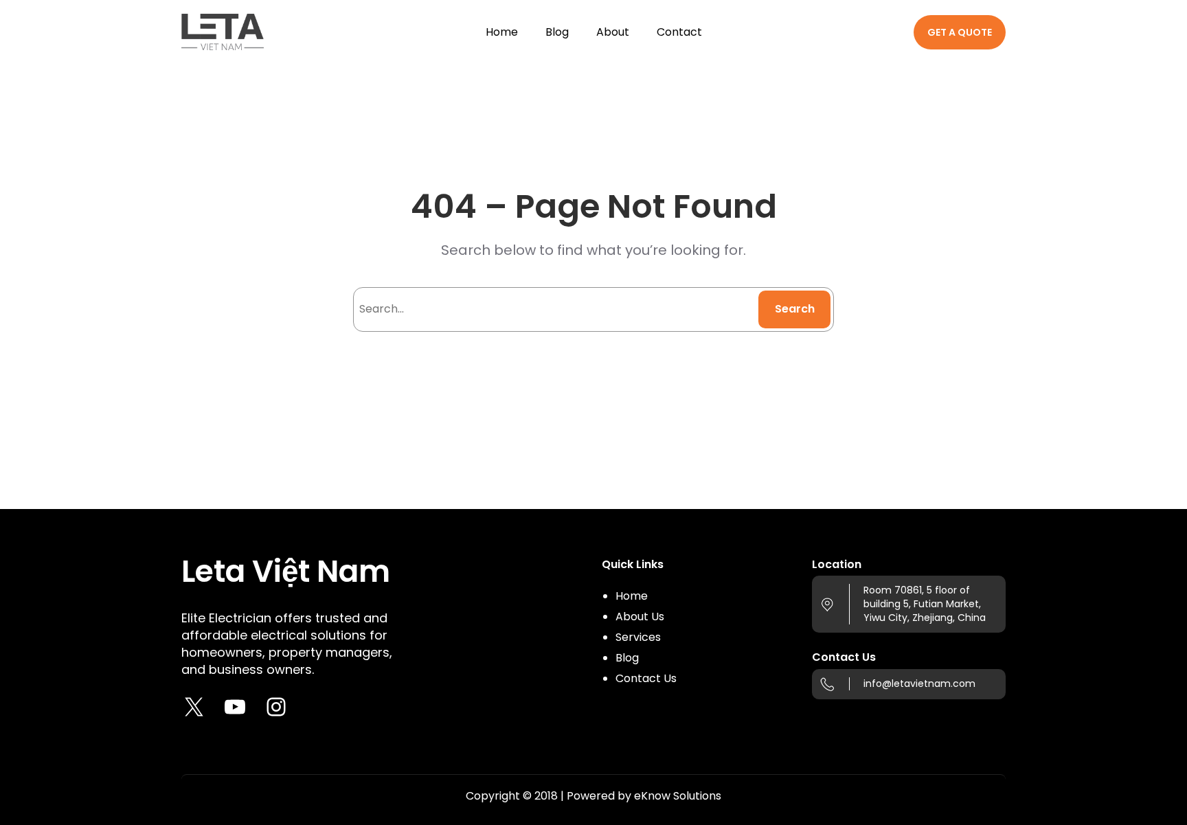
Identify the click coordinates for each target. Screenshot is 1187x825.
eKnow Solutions (677, 796)
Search (795, 309)
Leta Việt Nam (285, 571)
